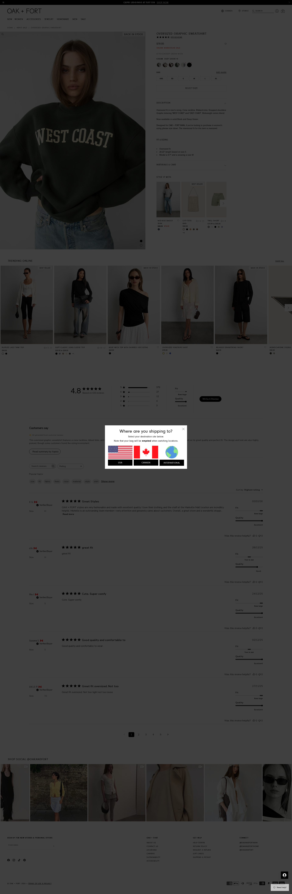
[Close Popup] (183, 431)
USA (120, 463)
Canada (146, 463)
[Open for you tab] (284, 875)
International (171, 463)
